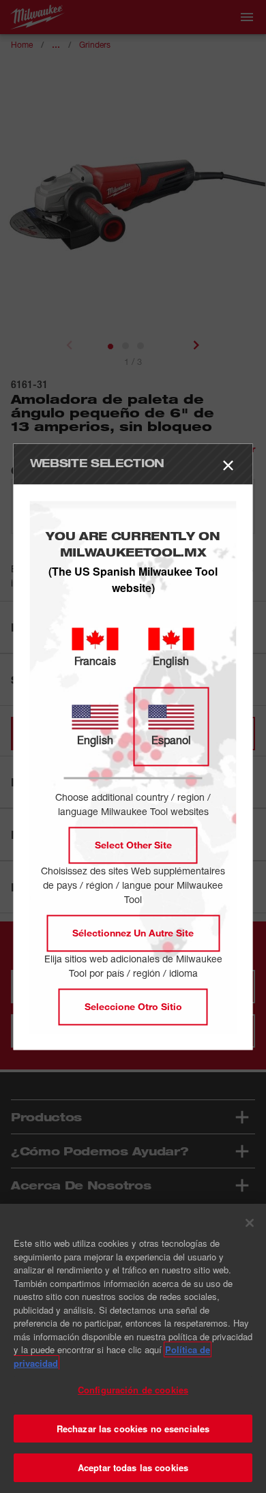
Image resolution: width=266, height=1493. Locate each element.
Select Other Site (133, 845)
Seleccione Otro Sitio (133, 1006)
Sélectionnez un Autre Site (133, 932)
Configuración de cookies (133, 1389)
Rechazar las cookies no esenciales (133, 1428)
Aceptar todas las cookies (133, 1467)
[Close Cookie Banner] (250, 1223)
